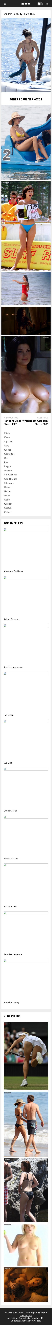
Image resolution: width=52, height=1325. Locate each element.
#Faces (7, 495)
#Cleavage (9, 482)
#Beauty (8, 503)
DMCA (32, 1320)
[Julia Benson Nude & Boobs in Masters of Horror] (25, 374)
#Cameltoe (9, 453)
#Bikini (7, 433)
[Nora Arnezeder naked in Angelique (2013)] (26, 1284)
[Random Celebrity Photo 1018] (25, 288)
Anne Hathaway (11, 1002)
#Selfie (7, 499)
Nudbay (25, 3)
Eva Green (8, 714)
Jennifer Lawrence (13, 954)
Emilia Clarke (10, 810)
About (25, 1320)
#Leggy (7, 466)
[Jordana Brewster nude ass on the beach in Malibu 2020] (26, 1123)
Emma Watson (11, 858)
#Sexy (6, 445)
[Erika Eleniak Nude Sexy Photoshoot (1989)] (26, 1244)
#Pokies (7, 491)
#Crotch (8, 507)
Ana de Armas (10, 906)
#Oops (7, 437)
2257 (39, 1320)
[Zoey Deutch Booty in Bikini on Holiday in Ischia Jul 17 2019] (26, 1190)
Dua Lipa (8, 762)
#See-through (10, 478)
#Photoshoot (10, 474)
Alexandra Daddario (13, 571)
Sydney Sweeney (11, 619)
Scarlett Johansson (13, 667)
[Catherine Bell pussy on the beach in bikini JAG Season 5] (25, 225)
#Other (7, 512)
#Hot (6, 462)
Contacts (15, 1320)
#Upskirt (8, 441)
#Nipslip (8, 470)
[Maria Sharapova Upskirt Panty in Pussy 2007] (26, 1055)
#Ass (6, 458)
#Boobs (7, 449)
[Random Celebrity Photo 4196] (25, 320)
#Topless (8, 487)
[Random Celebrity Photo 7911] (25, 142)
